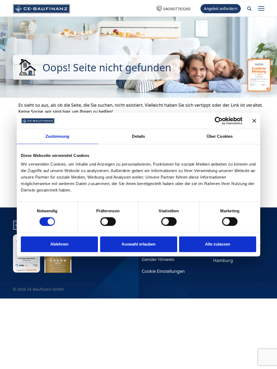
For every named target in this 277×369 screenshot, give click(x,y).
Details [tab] (138, 136)
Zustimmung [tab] (57, 136)
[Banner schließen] (254, 121)
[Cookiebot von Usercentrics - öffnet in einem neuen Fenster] (218, 121)
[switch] (108, 221)
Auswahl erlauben (138, 244)
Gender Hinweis (158, 259)
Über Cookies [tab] (220, 136)
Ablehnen (59, 244)
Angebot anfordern (220, 8)
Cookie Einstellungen (163, 271)
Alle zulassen (217, 244)
